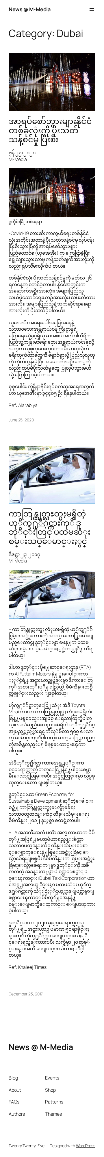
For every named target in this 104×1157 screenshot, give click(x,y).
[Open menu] (91, 9)
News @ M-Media (29, 9)
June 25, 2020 (21, 420)
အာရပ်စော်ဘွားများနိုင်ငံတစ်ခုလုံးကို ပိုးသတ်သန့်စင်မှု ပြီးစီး (50, 130)
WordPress (85, 1145)
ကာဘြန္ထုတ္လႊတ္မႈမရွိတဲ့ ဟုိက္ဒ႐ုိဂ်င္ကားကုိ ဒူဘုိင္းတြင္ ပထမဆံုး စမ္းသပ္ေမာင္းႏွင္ (50, 527)
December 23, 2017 (26, 994)
